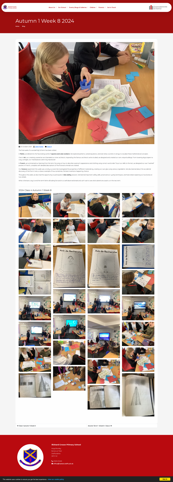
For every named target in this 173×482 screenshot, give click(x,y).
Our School (62, 7)
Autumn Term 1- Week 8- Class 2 (99, 426)
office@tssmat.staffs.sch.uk (63, 464)
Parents (101, 7)
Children (92, 7)
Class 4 (49, 147)
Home (17, 26)
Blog (23, 26)
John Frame (39, 147)
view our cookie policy (56, 479)
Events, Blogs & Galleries (78, 7)
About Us (52, 7)
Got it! (165, 479)
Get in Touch (111, 7)
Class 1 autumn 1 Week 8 (27, 426)
